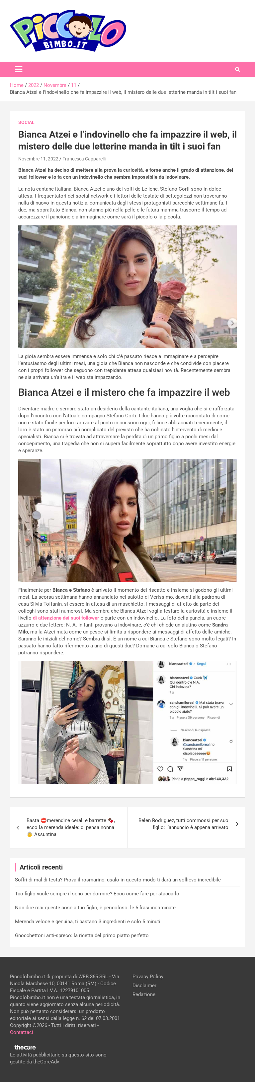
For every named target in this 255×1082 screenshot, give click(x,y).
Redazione (143, 994)
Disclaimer (144, 986)
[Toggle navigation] (18, 69)
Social (26, 122)
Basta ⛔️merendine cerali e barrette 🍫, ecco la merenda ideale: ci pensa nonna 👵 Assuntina (71, 827)
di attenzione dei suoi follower (66, 618)
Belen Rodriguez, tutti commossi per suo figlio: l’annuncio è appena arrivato (183, 823)
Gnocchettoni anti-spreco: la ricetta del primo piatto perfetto (82, 935)
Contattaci (21, 1032)
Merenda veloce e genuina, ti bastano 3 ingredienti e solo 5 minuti (87, 922)
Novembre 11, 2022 (38, 158)
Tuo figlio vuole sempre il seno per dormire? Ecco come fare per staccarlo (97, 894)
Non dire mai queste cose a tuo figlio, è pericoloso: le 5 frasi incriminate (95, 908)
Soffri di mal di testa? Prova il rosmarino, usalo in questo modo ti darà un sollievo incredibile (118, 880)
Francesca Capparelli (84, 158)
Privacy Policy (147, 977)
